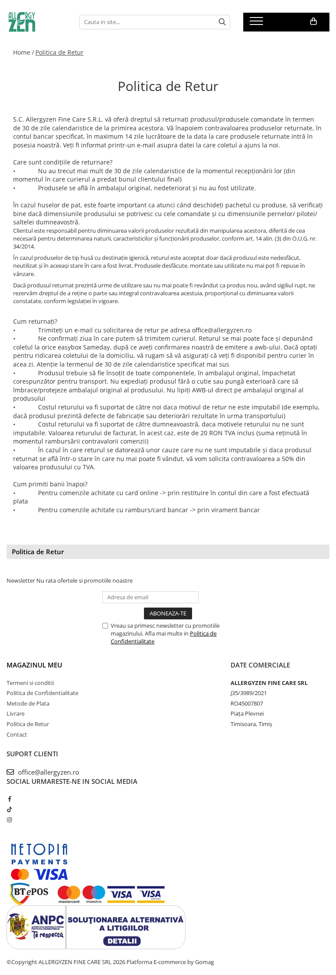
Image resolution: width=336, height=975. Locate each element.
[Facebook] (9, 799)
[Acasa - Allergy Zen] (36, 22)
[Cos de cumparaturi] (313, 21)
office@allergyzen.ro (47, 772)
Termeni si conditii (30, 683)
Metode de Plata (28, 703)
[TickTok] (9, 809)
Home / (23, 52)
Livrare (15, 713)
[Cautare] (222, 22)
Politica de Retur (59, 52)
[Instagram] (9, 820)
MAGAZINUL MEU (34, 664)
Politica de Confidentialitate (42, 693)
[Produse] (257, 23)
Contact (17, 734)
